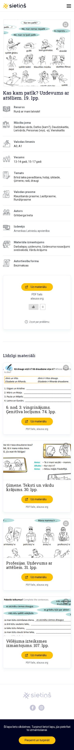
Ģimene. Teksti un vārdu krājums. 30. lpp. (30, 487)
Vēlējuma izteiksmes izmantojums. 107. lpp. (27, 643)
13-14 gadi (20, 161)
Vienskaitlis (58, 130)
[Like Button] (33, 307)
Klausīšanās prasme (26, 196)
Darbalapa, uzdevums (27, 246)
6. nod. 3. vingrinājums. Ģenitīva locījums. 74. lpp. (31, 409)
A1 (20, 146)
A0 (15, 146)
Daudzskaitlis (60, 127)
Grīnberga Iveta (23, 215)
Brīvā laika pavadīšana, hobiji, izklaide (37, 177)
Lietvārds (19, 130)
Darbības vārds (23, 127)
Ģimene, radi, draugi (26, 180)
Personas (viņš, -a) (38, 130)
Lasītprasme (48, 196)
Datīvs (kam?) (42, 127)
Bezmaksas (21, 265)
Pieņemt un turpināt (37, 740)
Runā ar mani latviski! (27, 111)
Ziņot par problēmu (39, 322)
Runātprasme (22, 199)
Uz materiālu (39, 286)
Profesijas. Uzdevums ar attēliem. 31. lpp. (29, 565)
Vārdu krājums (38, 250)
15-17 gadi (34, 161)
